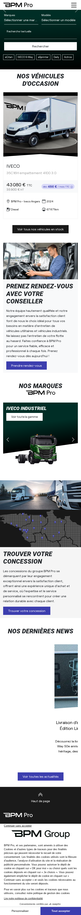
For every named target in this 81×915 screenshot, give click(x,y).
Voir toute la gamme (24, 416)
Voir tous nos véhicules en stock (40, 229)
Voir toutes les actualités (41, 776)
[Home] (18, 5)
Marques (9, 15)
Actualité (40, 710)
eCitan (9, 57)
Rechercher (40, 46)
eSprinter (43, 57)
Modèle (46, 15)
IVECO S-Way (25, 57)
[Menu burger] (74, 5)
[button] (73, 440)
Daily (56, 57)
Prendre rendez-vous (26, 365)
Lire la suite (38, 759)
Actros (68, 57)
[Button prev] (5, 141)
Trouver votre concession (26, 611)
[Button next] (76, 141)
